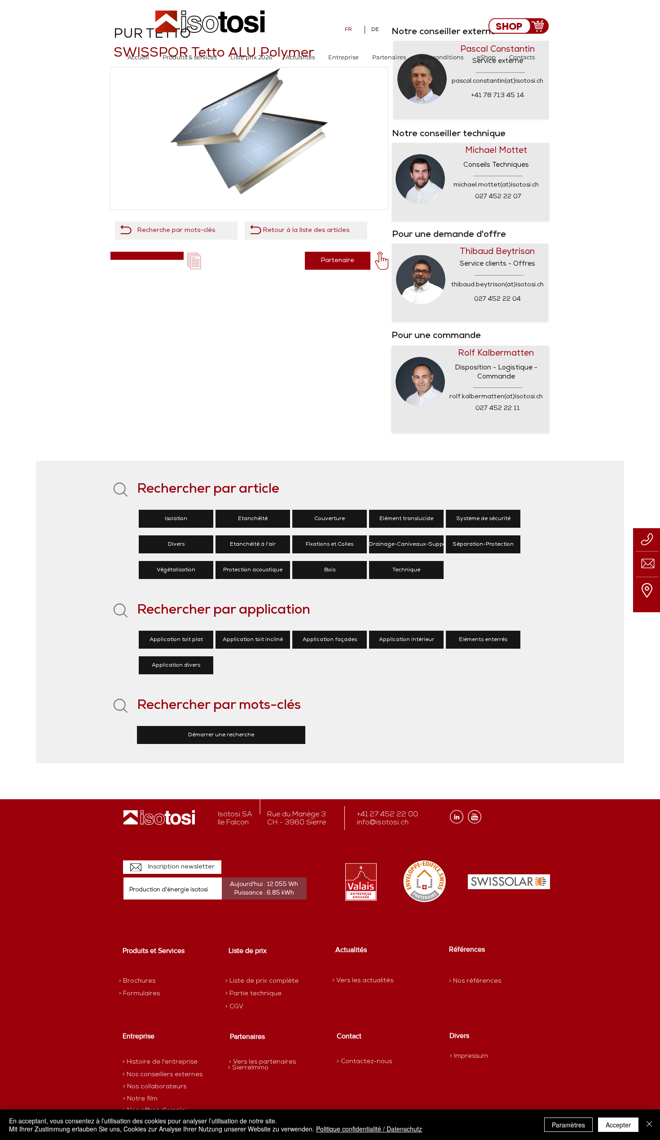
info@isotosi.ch (383, 822)
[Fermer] (649, 1125)
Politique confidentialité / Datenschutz (369, 1128)
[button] (190, 57)
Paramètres (568, 1124)
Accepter (618, 1124)
